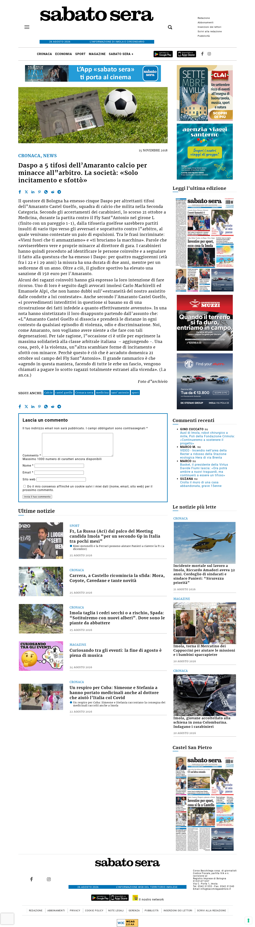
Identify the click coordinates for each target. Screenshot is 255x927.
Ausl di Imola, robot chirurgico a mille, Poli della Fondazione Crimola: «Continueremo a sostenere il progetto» (207, 438)
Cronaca (44, 54)
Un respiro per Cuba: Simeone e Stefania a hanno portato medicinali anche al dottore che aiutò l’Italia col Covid (114, 692)
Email (28, 472)
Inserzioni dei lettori (209, 27)
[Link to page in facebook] (31, 879)
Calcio (48, 392)
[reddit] (53, 192)
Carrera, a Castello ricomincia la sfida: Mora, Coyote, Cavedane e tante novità (117, 578)
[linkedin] (33, 192)
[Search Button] (164, 25)
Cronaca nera (84, 392)
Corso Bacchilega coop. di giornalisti (215, 870)
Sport (80, 54)
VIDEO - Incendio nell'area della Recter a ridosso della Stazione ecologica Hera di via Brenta (203, 454)
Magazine (97, 54)
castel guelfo (64, 392)
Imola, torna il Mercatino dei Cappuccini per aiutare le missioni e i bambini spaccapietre (204, 650)
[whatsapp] (46, 192)
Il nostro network (151, 899)
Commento (32, 455)
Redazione (204, 18)
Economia (63, 54)
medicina (102, 392)
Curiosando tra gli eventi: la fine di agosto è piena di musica (116, 653)
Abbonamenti (206, 22)
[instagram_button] (209, 54)
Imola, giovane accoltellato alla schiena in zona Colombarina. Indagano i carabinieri (202, 722)
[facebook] (20, 192)
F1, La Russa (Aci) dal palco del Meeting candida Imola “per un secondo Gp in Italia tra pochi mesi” (115, 536)
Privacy (75, 910)
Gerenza (135, 910)
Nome (28, 465)
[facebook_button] (202, 54)
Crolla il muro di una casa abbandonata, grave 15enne (201, 484)
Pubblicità (204, 36)
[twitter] (26, 192)
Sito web (29, 479)
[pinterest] (39, 192)
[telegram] (59, 192)
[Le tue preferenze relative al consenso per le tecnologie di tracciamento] (248, 920)
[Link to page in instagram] (48, 879)
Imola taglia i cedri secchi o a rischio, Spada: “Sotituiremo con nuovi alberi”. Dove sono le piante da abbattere (117, 618)
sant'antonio (120, 392)
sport (135, 392)
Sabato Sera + (121, 54)
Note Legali (116, 910)
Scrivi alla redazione (210, 31)
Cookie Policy (94, 910)
